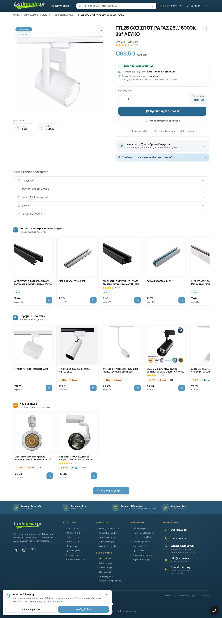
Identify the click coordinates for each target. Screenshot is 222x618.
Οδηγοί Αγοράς (106, 563)
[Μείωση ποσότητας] (121, 99)
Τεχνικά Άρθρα (105, 567)
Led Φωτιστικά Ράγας (63, 14)
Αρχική (16, 14)
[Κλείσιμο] (106, 594)
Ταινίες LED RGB (73, 542)
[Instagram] (24, 550)
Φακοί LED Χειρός (107, 537)
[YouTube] (32, 550)
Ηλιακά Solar (72, 546)
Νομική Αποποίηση (141, 559)
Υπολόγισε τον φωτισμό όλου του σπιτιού (147, 157)
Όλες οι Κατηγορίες (108, 546)
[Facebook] (16, 550)
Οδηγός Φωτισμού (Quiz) (110, 580)
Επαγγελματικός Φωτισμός (37, 14)
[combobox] (116, 6)
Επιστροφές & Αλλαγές (143, 537)
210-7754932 (171, 79)
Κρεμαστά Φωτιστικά (75, 559)
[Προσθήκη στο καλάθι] (49, 300)
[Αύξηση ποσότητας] (134, 99)
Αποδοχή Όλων (84, 609)
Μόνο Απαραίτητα (31, 609)
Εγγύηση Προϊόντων (142, 542)
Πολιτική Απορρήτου (142, 555)
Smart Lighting (106, 576)
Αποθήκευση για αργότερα (164, 120)
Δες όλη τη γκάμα (111, 490)
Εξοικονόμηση (105, 572)
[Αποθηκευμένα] (182, 6)
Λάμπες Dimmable (107, 533)
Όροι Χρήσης (138, 550)
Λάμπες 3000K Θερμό (109, 528)
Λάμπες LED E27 (73, 528)
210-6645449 (158, 79)
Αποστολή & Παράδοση (143, 533)
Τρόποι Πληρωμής (141, 528)
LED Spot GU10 (73, 533)
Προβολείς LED (73, 550)
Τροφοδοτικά (72, 555)
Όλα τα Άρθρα (105, 558)
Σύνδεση (195, 5)
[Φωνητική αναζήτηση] (152, 5)
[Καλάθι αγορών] (206, 6)
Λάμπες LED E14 (73, 537)
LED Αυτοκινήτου (107, 542)
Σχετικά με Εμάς (140, 546)
